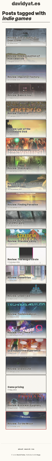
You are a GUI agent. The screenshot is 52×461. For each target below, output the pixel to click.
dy (26, 3)
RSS (32, 449)
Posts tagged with (24, 15)
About (20, 449)
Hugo (38, 455)
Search (27, 449)
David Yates (21, 455)
